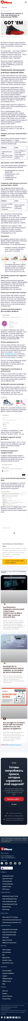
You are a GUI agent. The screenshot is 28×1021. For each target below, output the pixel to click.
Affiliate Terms (6, 981)
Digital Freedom (9, 840)
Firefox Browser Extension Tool (11, 922)
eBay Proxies (6, 957)
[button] (14, 763)
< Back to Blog (4, 7)
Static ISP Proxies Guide (9, 932)
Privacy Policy (6, 999)
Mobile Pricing (6, 907)
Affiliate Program (7, 978)
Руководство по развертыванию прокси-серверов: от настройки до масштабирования (13, 669)
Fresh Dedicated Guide (9, 935)
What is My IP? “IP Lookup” (10, 917)
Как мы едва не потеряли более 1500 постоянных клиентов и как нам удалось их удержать (14, 726)
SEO (3, 955)
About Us (5, 991)
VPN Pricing (5, 909)
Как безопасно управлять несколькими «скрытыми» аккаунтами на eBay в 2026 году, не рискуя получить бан (13, 612)
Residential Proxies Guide (9, 929)
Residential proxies (11, 354)
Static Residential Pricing (9, 899)
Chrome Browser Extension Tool (11, 920)
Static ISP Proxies (7, 878)
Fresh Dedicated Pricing (9, 901)
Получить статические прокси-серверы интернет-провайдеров (14, 561)
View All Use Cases (7, 963)
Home (3, 838)
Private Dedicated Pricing (9, 904)
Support (4, 976)
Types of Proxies (7, 940)
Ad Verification (6, 952)
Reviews (4, 993)
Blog (3, 984)
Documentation (7, 970)
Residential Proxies (8, 876)
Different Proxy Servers (9, 942)
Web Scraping (6, 949)
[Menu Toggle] (25, 2)
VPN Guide (5, 937)
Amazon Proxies (7, 960)
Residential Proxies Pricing (10, 896)
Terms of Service (7, 996)
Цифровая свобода (6, 11)
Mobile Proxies (6, 886)
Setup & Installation (8, 973)
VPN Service (5, 889)
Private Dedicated (7, 884)
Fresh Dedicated (7, 881)
